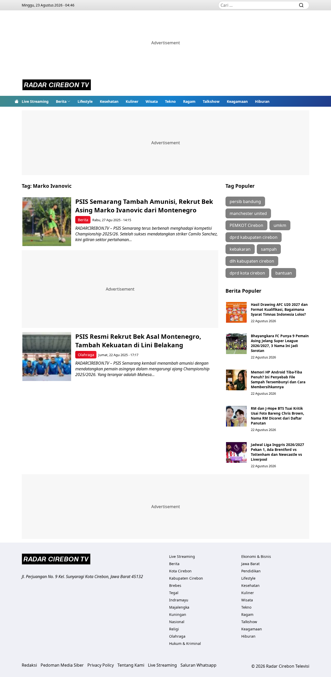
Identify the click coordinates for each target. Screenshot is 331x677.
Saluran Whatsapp (198, 665)
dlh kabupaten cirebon (252, 261)
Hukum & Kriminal (185, 643)
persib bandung (245, 201)
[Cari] (301, 5)
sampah (269, 249)
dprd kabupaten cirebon (253, 237)
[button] (63, 101)
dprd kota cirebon (247, 273)
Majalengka (179, 607)
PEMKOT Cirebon (246, 225)
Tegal (173, 592)
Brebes (175, 585)
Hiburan (262, 101)
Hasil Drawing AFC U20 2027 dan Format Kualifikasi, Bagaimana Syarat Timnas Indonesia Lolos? (279, 309)
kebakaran (240, 249)
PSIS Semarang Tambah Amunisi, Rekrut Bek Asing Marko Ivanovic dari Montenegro (144, 205)
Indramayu (178, 599)
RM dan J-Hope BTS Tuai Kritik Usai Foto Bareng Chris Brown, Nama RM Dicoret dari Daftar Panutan (277, 416)
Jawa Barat (250, 563)
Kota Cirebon (180, 570)
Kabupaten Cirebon (186, 578)
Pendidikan (251, 570)
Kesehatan (109, 101)
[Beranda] (16, 101)
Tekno (170, 101)
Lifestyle (85, 101)
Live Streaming (35, 101)
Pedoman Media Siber (62, 665)
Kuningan (177, 614)
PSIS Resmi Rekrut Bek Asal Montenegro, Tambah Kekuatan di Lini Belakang (138, 340)
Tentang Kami (130, 665)
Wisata (152, 101)
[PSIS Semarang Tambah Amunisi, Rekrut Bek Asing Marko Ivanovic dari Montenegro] (46, 221)
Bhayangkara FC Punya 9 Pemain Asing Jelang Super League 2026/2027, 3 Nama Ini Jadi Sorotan (280, 343)
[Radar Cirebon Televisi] (56, 85)
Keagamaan (237, 101)
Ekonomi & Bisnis (256, 556)
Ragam (189, 101)
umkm (280, 225)
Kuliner (132, 101)
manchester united (248, 213)
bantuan (283, 273)
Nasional (176, 621)
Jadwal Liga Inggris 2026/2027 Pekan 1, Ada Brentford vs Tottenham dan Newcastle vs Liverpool (277, 452)
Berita (61, 101)
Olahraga (86, 354)
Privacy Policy (100, 665)
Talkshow (211, 101)
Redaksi (29, 665)
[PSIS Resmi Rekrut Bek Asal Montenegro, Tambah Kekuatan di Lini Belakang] (46, 356)
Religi (174, 628)
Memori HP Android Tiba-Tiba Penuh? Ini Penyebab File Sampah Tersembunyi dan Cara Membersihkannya (278, 379)
